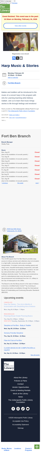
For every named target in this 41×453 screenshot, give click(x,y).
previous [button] (5, 183)
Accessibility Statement (20, 424)
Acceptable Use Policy (21, 421)
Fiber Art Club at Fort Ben (13, 340)
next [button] (37, 183)
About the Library (20, 378)
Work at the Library (20, 394)
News (20, 397)
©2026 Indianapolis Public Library (21, 418)
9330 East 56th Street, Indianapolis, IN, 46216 (14, 230)
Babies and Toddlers (14, 114)
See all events (35, 355)
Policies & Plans (20, 381)
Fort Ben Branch (14, 83)
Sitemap (20, 428)
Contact (20, 384)
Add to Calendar (13, 77)
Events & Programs (28, 449)
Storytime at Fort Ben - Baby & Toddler (17, 325)
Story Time (12, 117)
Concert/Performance (21, 117)
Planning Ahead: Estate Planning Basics (18, 316)
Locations (17, 448)
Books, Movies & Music (7, 449)
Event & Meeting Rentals (20, 390)
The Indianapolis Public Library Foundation (21, 111)
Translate (14, 3)
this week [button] (20, 183)
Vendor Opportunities (20, 387)
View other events (20, 26)
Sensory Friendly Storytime (13, 333)
